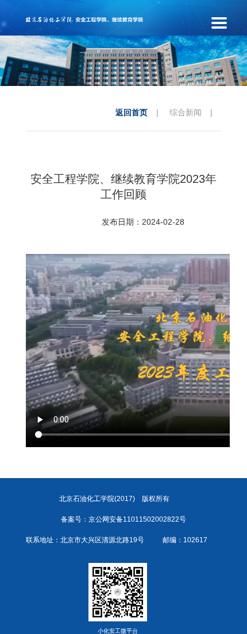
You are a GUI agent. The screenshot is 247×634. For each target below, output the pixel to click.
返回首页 (131, 112)
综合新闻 (185, 112)
